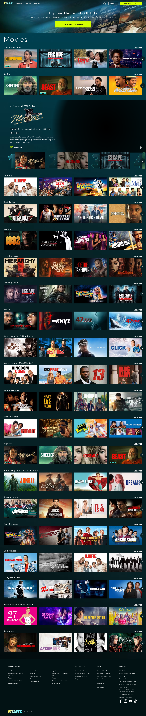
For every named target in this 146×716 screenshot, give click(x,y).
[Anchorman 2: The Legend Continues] (90, 535)
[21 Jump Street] (55, 589)
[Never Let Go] (55, 294)
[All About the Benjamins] (125, 85)
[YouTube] (130, 701)
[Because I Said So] (125, 642)
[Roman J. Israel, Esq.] (125, 58)
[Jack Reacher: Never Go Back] (125, 508)
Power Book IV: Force (15, 681)
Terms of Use (124, 687)
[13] (90, 374)
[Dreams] (125, 482)
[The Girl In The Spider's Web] (125, 401)
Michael (33, 671)
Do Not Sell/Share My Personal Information (126, 691)
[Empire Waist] (125, 616)
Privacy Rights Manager (127, 684)
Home (19, 4)
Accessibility (101, 679)
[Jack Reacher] (55, 508)
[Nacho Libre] (90, 482)
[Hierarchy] (20, 267)
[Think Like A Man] (125, 186)
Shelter (32, 673)
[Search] (104, 3)
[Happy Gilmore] (20, 562)
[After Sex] (55, 642)
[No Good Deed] (20, 321)
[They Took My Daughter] (90, 240)
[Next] (142, 58)
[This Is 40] (90, 508)
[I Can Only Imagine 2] (55, 482)
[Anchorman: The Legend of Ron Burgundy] (125, 535)
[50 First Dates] (55, 374)
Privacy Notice (124, 679)
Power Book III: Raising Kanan (16, 674)
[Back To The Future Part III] (20, 535)
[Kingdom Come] (20, 374)
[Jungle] (20, 482)
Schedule (100, 687)
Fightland (11, 671)
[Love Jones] (90, 58)
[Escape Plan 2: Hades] (20, 294)
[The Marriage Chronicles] (20, 642)
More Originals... (14, 683)
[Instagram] (125, 701)
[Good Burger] (90, 428)
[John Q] (125, 213)
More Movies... (35, 681)
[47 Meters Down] (125, 321)
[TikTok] (135, 701)
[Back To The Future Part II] (90, 294)
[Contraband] (90, 589)
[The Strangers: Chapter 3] (125, 267)
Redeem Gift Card (82, 676)
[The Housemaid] (90, 455)
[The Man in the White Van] (55, 267)
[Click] (125, 347)
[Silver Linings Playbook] (90, 642)
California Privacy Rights (128, 681)
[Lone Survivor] (20, 347)
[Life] (20, 186)
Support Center (102, 671)
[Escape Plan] (55, 58)
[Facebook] (120, 701)
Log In (77, 679)
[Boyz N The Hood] (55, 347)
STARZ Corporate (125, 671)
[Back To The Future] (90, 186)
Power (10, 678)
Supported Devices (104, 676)
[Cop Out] (55, 535)
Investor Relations (125, 697)
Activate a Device (103, 673)
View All (138, 48)
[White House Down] (90, 213)
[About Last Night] (125, 428)
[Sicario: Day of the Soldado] (20, 213)
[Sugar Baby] (55, 616)
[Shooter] (20, 589)
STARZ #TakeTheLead (127, 673)
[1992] (20, 240)
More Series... (56, 683)
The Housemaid (35, 676)
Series (28, 4)
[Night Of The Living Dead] (55, 562)
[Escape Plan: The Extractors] (125, 294)
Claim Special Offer (82, 673)
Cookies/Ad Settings (126, 694)
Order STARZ (80, 671)
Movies (37, 4)
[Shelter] (20, 85)
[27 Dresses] (20, 616)
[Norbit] (20, 428)
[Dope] (90, 401)
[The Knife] (55, 321)
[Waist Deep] (20, 401)
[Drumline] (125, 240)
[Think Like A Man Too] (55, 186)
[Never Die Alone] (55, 401)
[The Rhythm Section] (90, 616)
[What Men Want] (125, 589)
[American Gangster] (55, 240)
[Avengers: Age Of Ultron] (20, 508)
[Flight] (90, 347)
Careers (122, 676)
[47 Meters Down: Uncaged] (90, 321)
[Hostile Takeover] (90, 267)
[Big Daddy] (125, 374)
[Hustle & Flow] (55, 213)
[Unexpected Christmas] (55, 428)
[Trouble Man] (90, 85)
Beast (32, 679)
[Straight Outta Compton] (125, 562)
